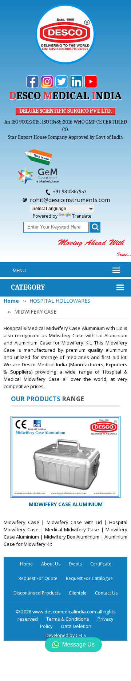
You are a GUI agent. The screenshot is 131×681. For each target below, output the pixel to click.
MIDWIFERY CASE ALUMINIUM (66, 504)
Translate (81, 216)
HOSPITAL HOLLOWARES (59, 300)
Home (11, 300)
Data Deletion (76, 626)
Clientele (78, 593)
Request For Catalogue (89, 578)
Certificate (100, 564)
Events (75, 564)
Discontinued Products (36, 593)
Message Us (78, 644)
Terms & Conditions (67, 619)
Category (28, 287)
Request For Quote (38, 578)
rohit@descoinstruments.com (70, 200)
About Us (50, 564)
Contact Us (106, 593)
